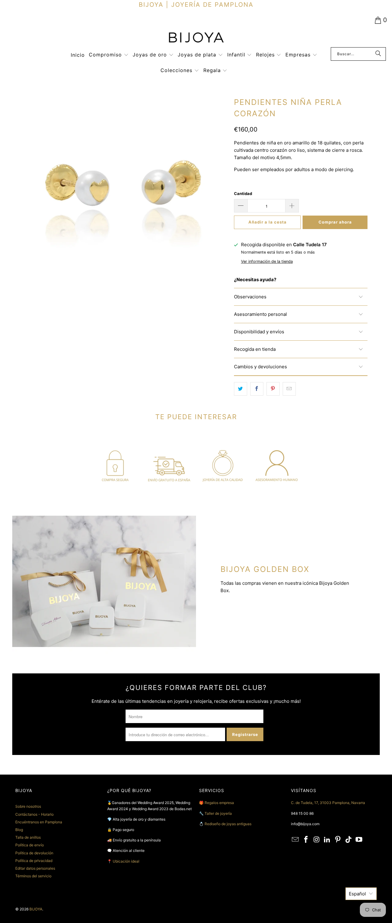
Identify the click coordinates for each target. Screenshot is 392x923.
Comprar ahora (335, 222)
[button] (109, 55)
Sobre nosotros (28, 806)
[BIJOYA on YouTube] (359, 840)
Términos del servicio (33, 876)
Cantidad (243, 193)
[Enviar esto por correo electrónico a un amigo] (289, 389)
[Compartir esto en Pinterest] (273, 389)
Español (357, 894)
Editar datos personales (35, 868)
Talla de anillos (28, 837)
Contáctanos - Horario (34, 814)
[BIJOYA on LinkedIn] (327, 840)
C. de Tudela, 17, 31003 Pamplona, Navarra (328, 802)
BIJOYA (35, 909)
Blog (19, 829)
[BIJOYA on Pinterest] (338, 840)
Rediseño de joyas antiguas (228, 824)
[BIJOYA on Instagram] (316, 840)
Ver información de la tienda (267, 261)
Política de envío (29, 845)
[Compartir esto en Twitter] (240, 389)
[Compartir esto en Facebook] (256, 389)
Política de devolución (34, 853)
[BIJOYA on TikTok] (348, 840)
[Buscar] (378, 54)
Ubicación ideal (126, 861)
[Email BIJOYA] (295, 840)
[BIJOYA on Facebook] (306, 840)
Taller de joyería (219, 813)
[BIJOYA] (196, 38)
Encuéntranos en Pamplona (38, 822)
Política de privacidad (33, 860)
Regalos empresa (219, 802)
